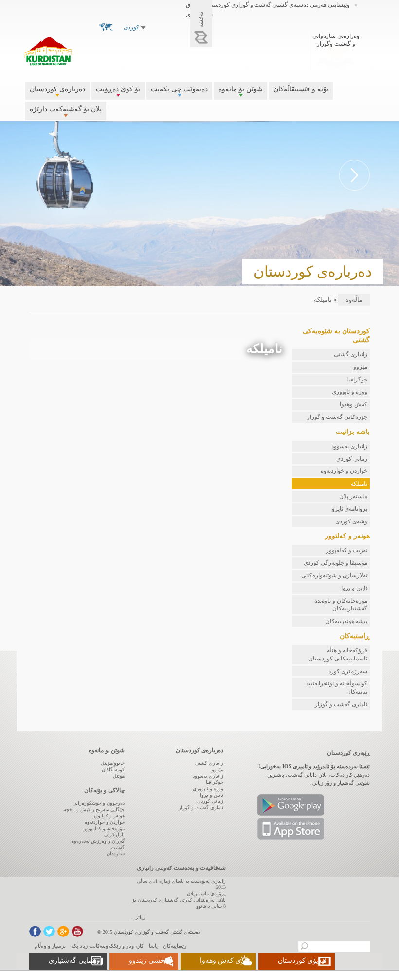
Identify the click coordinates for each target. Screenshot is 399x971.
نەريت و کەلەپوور (346, 550)
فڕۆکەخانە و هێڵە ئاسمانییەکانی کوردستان (337, 654)
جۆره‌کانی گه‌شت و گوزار (337, 417)
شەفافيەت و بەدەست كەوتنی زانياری (181, 868)
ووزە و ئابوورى (349, 391)
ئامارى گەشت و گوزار (341, 704)
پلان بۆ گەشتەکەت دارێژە (66, 109)
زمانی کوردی (351, 458)
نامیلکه (359, 483)
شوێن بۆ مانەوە (240, 89)
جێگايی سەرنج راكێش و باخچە (94, 809)
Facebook (35, 931)
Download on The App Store (290, 829)
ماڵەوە (354, 299)
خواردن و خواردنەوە (344, 471)
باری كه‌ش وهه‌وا (224, 960)
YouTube (77, 931)
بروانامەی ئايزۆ (349, 508)
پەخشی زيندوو (149, 960)
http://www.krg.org (336, 50)
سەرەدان (116, 853)
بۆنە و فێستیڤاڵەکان (300, 89)
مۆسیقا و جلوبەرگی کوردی (335, 562)
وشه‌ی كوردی (351, 521)
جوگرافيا (356, 379)
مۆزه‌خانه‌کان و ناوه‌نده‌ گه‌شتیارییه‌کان (340, 604)
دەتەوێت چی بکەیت (179, 89)
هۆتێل (119, 776)
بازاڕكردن (114, 834)
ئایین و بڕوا (354, 588)
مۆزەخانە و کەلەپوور (104, 828)
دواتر (354, 175)
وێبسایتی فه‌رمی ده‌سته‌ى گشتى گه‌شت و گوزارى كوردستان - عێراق (268, 4)
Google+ (63, 931)
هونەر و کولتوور (109, 815)
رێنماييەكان (174, 946)
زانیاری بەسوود (349, 446)
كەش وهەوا (353, 404)
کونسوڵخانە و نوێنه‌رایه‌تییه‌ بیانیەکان (336, 687)
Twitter (49, 931)
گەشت (118, 847)
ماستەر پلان (353, 496)
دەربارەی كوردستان (57, 89)
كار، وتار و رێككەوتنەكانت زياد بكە (107, 946)
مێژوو (360, 367)
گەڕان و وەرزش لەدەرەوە (98, 841)
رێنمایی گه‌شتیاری (74, 960)
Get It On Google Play (290, 805)
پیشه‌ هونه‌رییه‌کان (346, 621)
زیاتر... (138, 917)
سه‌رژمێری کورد (347, 671)
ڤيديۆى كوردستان (302, 960)
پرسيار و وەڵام (50, 946)
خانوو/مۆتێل (113, 763)
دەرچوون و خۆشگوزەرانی (99, 803)
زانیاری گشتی (350, 354)
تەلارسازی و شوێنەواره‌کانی (334, 575)
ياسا (153, 946)
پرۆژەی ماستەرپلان (206, 893)
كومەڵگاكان (113, 769)
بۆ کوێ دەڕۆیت (118, 89)
